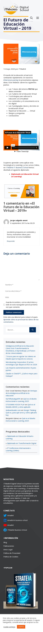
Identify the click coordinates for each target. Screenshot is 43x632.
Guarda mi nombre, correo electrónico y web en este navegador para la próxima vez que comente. (21, 304)
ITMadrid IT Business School (17, 167)
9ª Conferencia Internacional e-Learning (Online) (18, 449)
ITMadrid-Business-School (17, 530)
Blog (5, 542)
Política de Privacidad (11, 553)
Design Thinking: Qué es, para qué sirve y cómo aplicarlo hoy (21, 412)
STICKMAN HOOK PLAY (15, 404)
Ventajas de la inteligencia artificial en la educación (21, 393)
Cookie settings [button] (9, 627)
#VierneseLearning (10, 80)
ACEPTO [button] (21, 627)
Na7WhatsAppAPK (13, 399)
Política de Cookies (10, 556)
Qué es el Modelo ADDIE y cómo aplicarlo (20, 405)
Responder (11, 241)
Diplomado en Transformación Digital (21, 443)
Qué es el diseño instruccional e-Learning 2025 (21, 400)
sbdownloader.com (13, 410)
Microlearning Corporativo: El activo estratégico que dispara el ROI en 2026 (21, 363)
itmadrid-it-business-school (17, 520)
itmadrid (10, 515)
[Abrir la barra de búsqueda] (31, 17)
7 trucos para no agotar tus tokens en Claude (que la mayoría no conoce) (21, 357)
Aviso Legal (7, 549)
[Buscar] (32, 329)
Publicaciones (8, 546)
